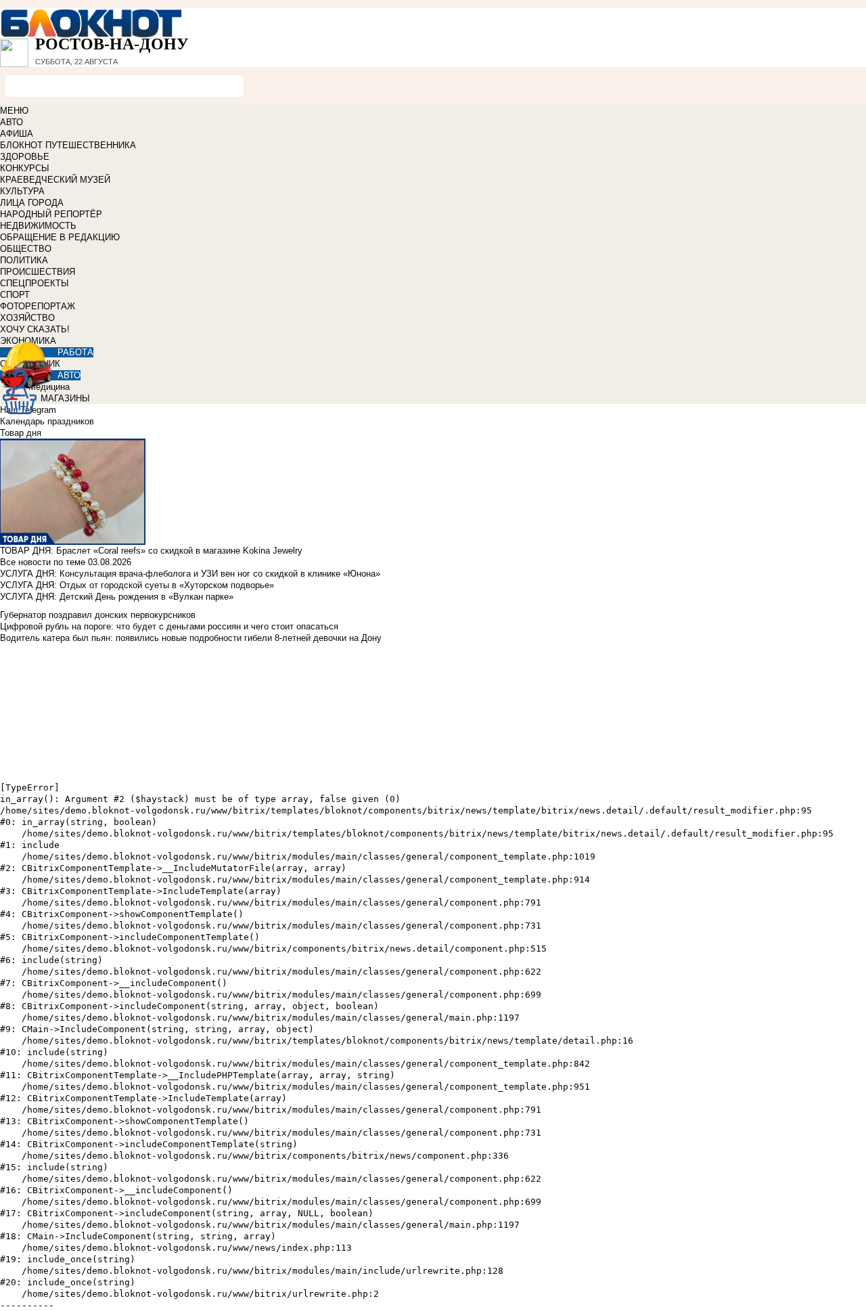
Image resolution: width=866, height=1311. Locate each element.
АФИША (16, 134)
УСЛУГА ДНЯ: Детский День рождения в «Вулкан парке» (116, 597)
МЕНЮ (14, 111)
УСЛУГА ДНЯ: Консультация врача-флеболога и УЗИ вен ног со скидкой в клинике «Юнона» (190, 574)
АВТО (11, 122)
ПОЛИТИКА (24, 260)
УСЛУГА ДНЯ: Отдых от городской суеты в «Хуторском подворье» (137, 585)
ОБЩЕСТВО (25, 249)
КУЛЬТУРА (22, 191)
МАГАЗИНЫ (65, 398)
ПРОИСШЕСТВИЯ (37, 272)
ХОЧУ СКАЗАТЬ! (35, 329)
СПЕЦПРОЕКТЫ (34, 283)
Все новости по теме (42, 562)
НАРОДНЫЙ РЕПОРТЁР (51, 214)
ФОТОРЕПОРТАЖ (37, 306)
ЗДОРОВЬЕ (24, 157)
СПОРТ (15, 295)
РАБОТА (75, 352)
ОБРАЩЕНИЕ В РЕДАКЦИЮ (60, 237)
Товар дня (20, 433)
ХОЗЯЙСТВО (27, 318)
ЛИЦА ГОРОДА (32, 203)
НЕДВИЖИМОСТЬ (38, 226)
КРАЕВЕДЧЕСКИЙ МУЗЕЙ (55, 180)
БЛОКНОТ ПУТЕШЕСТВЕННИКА (68, 145)
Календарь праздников (47, 421)
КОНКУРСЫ (24, 168)
